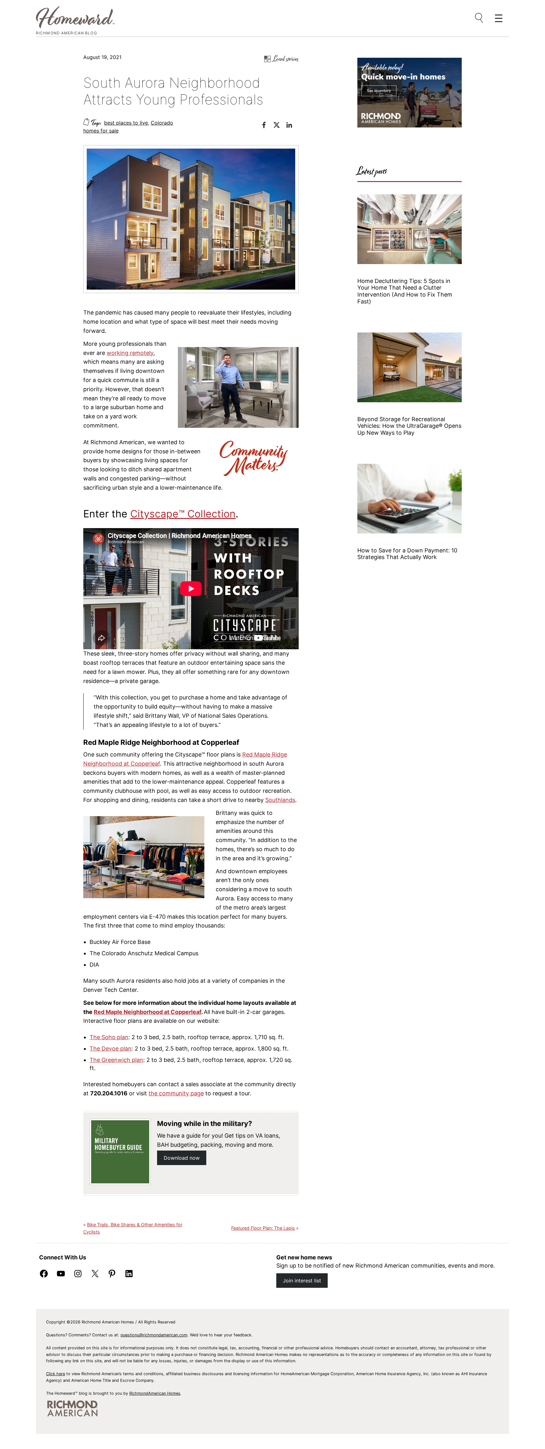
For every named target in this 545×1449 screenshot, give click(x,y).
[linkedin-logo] (292, 126)
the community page (176, 1093)
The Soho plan (109, 1037)
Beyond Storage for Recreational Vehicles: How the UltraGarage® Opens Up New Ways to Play (409, 426)
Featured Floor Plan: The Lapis (263, 1228)
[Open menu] (479, 18)
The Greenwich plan (116, 1060)
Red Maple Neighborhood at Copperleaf (147, 1012)
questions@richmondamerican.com (153, 1335)
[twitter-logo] (279, 126)
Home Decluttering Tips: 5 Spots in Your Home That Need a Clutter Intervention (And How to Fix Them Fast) (404, 291)
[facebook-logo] (267, 126)
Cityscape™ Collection (183, 514)
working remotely (130, 353)
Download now (182, 1158)
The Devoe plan (111, 1048)
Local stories (286, 58)
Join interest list (302, 1280)
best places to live (126, 123)
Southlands (280, 800)
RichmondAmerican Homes (154, 1393)
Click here (55, 1373)
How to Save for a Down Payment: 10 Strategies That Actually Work (407, 554)
